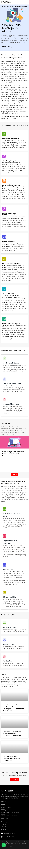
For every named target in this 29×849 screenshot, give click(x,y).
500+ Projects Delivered (11, 363)
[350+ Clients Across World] (4, 379)
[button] (27, 2)
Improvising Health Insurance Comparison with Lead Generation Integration (13, 454)
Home (3, 6)
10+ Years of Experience (11, 404)
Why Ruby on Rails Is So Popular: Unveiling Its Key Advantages (12, 758)
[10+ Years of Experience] (4, 399)
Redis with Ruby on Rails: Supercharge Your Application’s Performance (13, 733)
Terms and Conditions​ (21, 847)
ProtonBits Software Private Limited (14, 843)
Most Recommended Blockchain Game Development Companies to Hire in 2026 (13, 707)
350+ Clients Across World (12, 383)
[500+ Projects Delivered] (4, 358)
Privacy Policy (9, 847)
